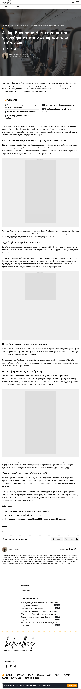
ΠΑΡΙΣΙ (5, 678)
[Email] (11, 48)
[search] (68, 2)
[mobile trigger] (77, 2)
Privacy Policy (32, 685)
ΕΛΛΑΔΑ (20, 675)
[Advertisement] (40, 191)
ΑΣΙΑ (49, 675)
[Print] (15, 48)
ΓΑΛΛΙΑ (67, 675)
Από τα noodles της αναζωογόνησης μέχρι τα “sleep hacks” (20, 106)
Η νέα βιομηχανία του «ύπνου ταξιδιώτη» (17, 117)
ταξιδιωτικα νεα (15, 531)
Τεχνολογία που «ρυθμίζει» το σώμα (21, 111)
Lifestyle (7, 28)
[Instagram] (75, 549)
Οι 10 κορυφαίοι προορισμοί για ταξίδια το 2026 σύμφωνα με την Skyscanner (35, 519)
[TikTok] (78, 549)
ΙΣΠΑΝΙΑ (40, 675)
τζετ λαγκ (52, 531)
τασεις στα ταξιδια (40, 531)
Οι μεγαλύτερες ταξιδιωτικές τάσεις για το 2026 (22, 515)
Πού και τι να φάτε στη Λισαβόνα (33, 608)
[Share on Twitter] (7, 48)
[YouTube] (72, 549)
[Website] (67, 549)
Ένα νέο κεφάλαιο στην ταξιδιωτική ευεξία (57, 110)
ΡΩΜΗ (57, 675)
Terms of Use (45, 685)
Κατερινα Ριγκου (16, 54)
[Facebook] (69, 549)
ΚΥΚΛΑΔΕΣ (16, 678)
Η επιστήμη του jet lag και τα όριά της (59, 105)
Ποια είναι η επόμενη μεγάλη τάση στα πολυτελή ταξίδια (27, 511)
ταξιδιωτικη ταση (27, 531)
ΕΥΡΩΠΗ (9, 675)
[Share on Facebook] (3, 48)
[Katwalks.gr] (7, 2)
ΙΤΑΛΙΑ (30, 675)
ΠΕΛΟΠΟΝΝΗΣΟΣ (32, 678)
